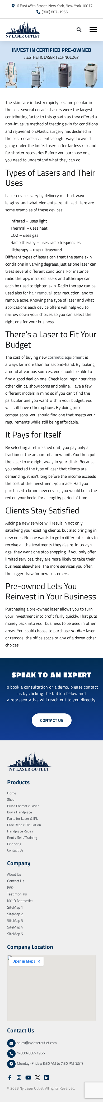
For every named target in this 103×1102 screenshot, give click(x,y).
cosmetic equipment (66, 357)
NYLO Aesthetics (20, 900)
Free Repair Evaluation (24, 824)
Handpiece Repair (20, 831)
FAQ (10, 887)
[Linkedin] (46, 1077)
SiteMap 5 (15, 933)
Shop (11, 799)
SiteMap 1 (15, 907)
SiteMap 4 (15, 927)
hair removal (40, 293)
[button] (78, 29)
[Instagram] (19, 1077)
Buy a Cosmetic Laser (23, 805)
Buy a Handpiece (19, 812)
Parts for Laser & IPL (22, 818)
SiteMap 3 (15, 920)
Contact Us (15, 850)
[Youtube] (28, 1077)
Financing (14, 843)
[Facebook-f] (9, 1077)
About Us (14, 874)
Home (11, 793)
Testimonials (17, 894)
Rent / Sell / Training (22, 837)
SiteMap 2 (15, 914)
